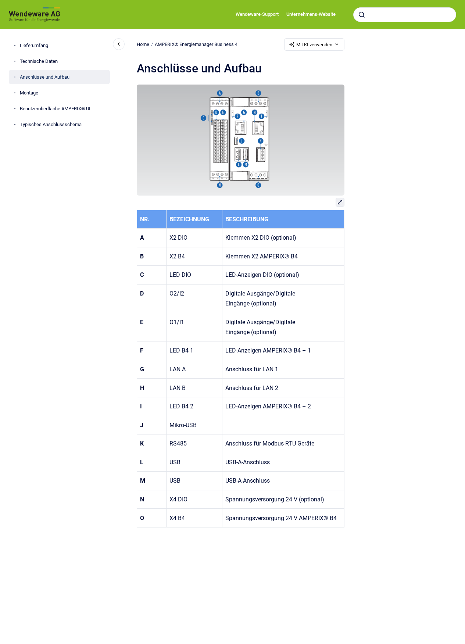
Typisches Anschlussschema (51, 124)
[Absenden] (362, 15)
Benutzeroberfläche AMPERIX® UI (55, 108)
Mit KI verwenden (314, 44)
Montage (29, 93)
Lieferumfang (34, 45)
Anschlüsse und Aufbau (44, 77)
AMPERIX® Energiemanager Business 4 (196, 44)
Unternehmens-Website (311, 14)
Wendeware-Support (257, 14)
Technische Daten (39, 61)
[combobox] (405, 15)
